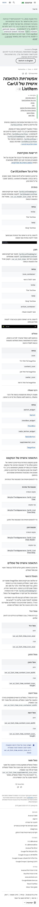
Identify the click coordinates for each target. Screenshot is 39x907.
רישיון (6, 895)
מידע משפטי (14, 895)
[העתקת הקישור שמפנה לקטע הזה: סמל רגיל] (27, 611)
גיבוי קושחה (33, 829)
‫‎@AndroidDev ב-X (31, 845)
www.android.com (31, 877)
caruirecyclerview (29, 144)
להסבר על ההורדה (31, 822)
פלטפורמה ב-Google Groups (27, 855)
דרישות (35, 819)
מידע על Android (31, 895)
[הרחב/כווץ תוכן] (29, 95)
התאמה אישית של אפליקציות (22, 163)
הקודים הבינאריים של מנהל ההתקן (26, 832)
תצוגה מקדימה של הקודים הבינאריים (25, 826)
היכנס (4, 2)
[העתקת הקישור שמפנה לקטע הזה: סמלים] (30, 334)
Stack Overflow (32, 884)
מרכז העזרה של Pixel (30, 874)
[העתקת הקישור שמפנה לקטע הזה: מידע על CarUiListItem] (8, 171)
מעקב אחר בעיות (31, 887)
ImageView (31, 448)
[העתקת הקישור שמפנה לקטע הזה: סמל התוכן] (26, 655)
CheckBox (31, 426)
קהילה (22, 895)
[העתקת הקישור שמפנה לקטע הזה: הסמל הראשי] (23, 576)
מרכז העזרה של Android (29, 870)
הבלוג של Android (31, 848)
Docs (29, 69)
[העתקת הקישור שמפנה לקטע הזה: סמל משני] (26, 760)
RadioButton (30, 437)
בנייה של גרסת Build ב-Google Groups (24, 858)
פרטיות (34, 898)
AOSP (35, 69)
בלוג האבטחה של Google (29, 851)
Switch (32, 415)
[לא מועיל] (23, 73)
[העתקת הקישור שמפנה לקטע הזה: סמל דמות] (26, 693)
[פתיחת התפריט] (35, 2)
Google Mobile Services (29, 880)
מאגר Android (32, 816)
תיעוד (34, 9)
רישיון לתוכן (30, 798)
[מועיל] (26, 73)
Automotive (21, 69)
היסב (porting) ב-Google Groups (26, 861)
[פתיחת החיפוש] (14, 2)
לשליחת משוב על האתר (22, 898)
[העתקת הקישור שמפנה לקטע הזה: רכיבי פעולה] (26, 390)
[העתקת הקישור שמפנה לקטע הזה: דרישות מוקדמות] (15, 153)
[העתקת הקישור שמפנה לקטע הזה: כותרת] (29, 187)
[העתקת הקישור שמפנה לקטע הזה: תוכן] (31, 250)
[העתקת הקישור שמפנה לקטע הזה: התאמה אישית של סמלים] (5, 563)
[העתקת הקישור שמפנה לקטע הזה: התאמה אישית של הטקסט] (4, 458)
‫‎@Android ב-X (32, 841)
